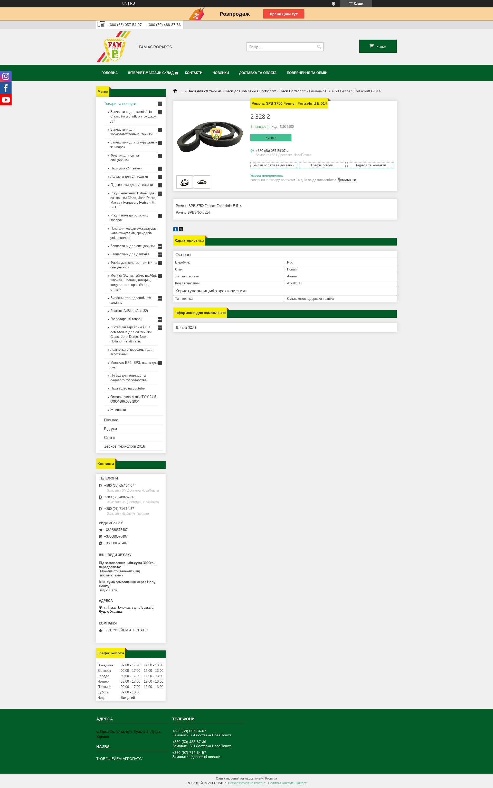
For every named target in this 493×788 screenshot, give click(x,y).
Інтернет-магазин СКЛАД (151, 73)
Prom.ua (271, 778)
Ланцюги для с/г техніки (129, 176)
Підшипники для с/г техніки (131, 185)
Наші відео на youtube (127, 388)
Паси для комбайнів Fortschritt (250, 91)
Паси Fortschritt (293, 91)
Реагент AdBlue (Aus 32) (129, 311)
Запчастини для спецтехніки (132, 246)
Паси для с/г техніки (204, 91)
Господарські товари (126, 319)
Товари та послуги (120, 103)
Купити (271, 138)
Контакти (193, 73)
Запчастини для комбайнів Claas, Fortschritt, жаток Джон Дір (133, 116)
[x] (181, 230)
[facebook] (175, 230)
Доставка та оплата (258, 73)
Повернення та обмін (307, 73)
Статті (109, 437)
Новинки (221, 73)
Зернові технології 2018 (124, 446)
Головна (109, 73)
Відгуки (110, 429)
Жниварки (118, 410)
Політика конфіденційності (287, 783)
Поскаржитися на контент (247, 783)
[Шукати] (319, 46)
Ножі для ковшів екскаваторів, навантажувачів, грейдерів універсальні (134, 233)
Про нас (111, 420)
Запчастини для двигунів (129, 254)
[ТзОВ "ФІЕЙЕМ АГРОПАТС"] (114, 46)
